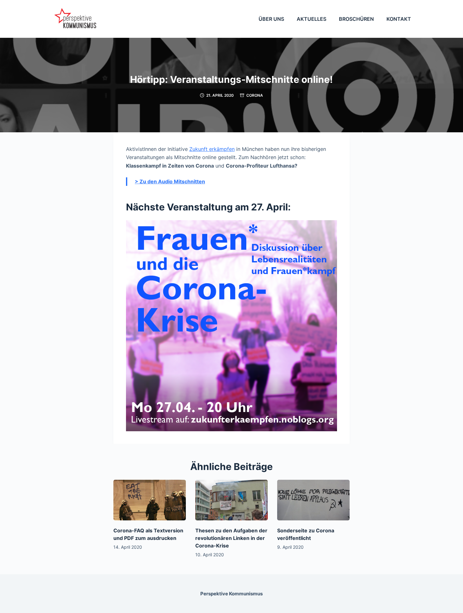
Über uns (271, 19)
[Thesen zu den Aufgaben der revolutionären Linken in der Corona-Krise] (231, 500)
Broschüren (356, 19)
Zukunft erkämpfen (212, 149)
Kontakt (398, 19)
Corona (254, 95)
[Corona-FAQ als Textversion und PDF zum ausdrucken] (149, 500)
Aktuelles (311, 19)
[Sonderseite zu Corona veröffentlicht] (313, 500)
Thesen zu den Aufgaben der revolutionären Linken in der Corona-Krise (231, 538)
